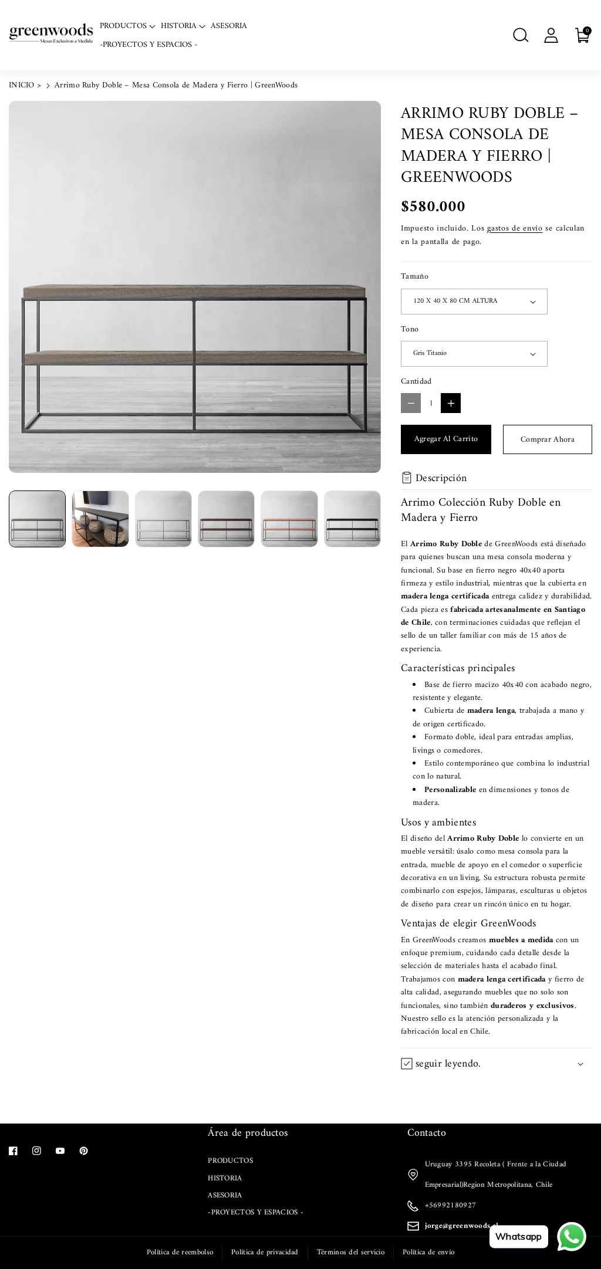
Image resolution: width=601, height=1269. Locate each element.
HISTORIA (225, 1178)
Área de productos (248, 1133)
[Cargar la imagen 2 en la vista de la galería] (100, 518)
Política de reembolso (180, 1252)
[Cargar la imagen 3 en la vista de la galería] (163, 518)
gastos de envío (515, 228)
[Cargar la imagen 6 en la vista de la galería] (352, 518)
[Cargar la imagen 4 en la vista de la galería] (226, 518)
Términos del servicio (350, 1252)
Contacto (426, 1133)
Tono (409, 329)
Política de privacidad (265, 1252)
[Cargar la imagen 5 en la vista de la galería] (289, 518)
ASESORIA (225, 1195)
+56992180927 (451, 1205)
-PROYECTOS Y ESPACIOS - (255, 1212)
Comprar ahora (548, 439)
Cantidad (416, 381)
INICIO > (25, 85)
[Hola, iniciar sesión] (551, 35)
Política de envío (428, 1252)
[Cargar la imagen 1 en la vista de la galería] (37, 518)
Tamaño (414, 276)
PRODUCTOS (230, 1161)
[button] (520, 35)
